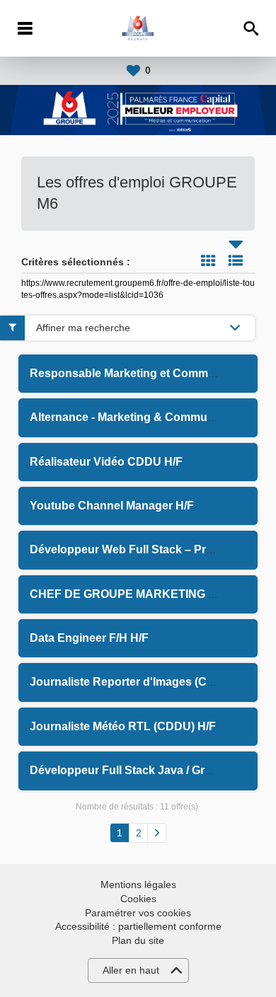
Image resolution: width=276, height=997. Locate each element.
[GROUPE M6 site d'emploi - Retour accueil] (138, 28)
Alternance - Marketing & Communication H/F (151, 417)
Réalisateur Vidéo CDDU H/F (106, 462)
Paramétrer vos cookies (138, 912)
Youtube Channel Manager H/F (112, 506)
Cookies (138, 898)
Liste (235, 260)
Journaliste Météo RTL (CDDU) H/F (123, 726)
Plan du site (138, 940)
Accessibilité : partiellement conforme (138, 926)
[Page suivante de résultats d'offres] (157, 833)
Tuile (208, 260)
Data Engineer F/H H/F (89, 638)
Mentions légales (138, 884)
